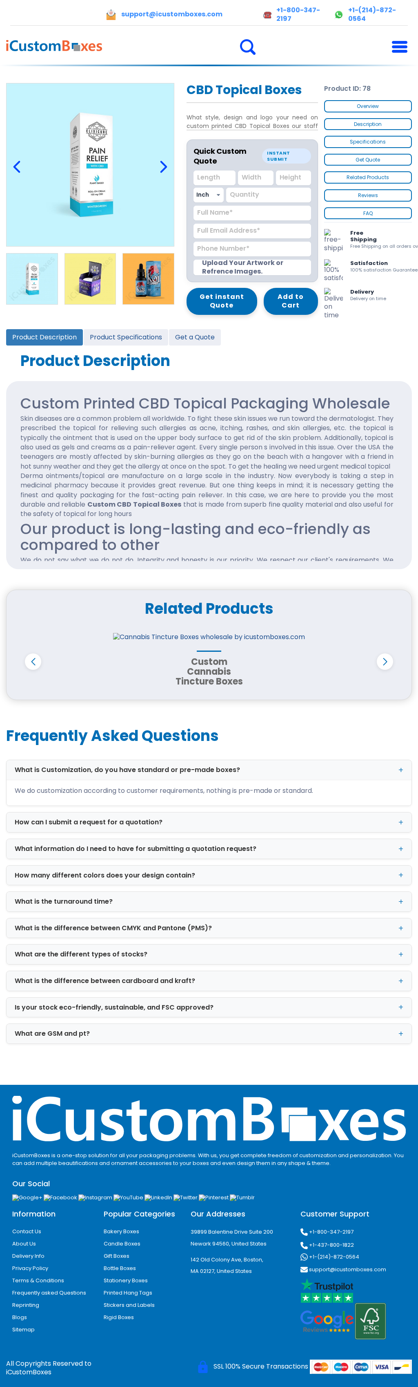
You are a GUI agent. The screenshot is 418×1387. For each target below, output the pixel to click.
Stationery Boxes (126, 1280)
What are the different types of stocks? (81, 954)
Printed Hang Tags (128, 1293)
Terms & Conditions (38, 1280)
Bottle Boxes (120, 1268)
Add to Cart (291, 301)
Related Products (368, 177)
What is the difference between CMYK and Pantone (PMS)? (113, 928)
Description (368, 124)
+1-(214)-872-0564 (333, 1257)
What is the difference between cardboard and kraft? (105, 980)
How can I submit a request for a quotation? (88, 822)
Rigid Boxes (119, 1317)
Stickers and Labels (129, 1305)
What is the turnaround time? (64, 901)
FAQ (368, 213)
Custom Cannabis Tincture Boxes (209, 671)
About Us (24, 1244)
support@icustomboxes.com (347, 1269)
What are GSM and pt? (52, 1033)
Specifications (368, 141)
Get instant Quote (222, 301)
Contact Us (26, 1231)
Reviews (368, 195)
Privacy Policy (30, 1268)
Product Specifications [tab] (126, 337)
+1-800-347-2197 (331, 1232)
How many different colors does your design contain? (105, 875)
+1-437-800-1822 (331, 1245)
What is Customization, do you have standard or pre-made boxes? (127, 769)
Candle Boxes (122, 1244)
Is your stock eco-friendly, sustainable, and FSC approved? (114, 1007)
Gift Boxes (116, 1256)
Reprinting (25, 1305)
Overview (368, 106)
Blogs (19, 1317)
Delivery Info (28, 1256)
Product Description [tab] (44, 337)
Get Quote (368, 159)
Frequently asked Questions (49, 1293)
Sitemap (23, 1329)
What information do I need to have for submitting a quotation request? (135, 848)
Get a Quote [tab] (195, 337)
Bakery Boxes (121, 1231)
